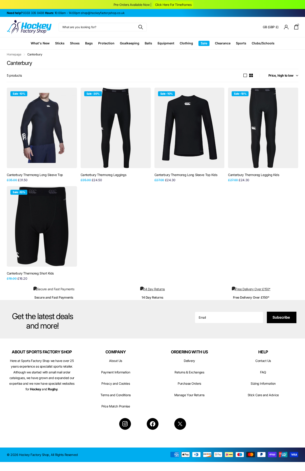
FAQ (263, 372)
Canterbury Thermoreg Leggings (103, 175)
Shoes (75, 43)
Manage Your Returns (189, 395)
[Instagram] (125, 424)
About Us (115, 361)
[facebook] (152, 424)
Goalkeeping (129, 43)
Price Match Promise (115, 406)
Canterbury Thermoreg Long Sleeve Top (35, 175)
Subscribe (281, 317)
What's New (40, 43)
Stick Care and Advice (263, 395)
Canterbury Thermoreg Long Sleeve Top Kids (185, 175)
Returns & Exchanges (189, 372)
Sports (241, 43)
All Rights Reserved (64, 455)
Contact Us (263, 361)
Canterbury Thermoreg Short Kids (30, 273)
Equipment (166, 43)
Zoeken (140, 27)
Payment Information (115, 372)
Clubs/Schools (263, 43)
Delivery (189, 361)
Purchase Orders (189, 383)
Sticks (60, 43)
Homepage (14, 54)
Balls (148, 43)
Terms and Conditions (115, 395)
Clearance (222, 43)
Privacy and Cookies (115, 383)
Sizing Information (263, 383)
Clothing (186, 43)
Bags (89, 43)
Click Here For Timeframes (173, 5)
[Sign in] (286, 27)
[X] (180, 424)
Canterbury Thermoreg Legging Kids (253, 175)
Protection (106, 43)
